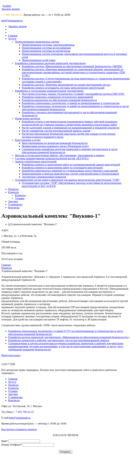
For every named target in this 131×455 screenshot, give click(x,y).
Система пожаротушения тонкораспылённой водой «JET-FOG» (52, 158)
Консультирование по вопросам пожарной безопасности (55, 143)
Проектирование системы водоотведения (46, 50)
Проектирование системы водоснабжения (46, 47)
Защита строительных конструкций (35, 161)
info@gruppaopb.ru (12, 20)
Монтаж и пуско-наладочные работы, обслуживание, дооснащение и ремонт (59, 155)
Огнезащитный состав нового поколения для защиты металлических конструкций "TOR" (67, 179)
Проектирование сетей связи (38, 60)
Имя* (4, 441)
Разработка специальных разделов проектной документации (50, 63)
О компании (15, 204)
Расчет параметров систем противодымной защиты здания (56, 130)
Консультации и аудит (28, 140)
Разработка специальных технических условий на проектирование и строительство (71, 103)
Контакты (14, 207)
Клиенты (13, 192)
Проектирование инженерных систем (37, 41)
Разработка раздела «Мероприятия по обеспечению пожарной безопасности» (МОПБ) (72, 66)
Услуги (12, 38)
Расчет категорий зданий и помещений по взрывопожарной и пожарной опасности (70, 127)
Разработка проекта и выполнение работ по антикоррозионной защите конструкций (71, 164)
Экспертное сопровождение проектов (44, 176)
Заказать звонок (10, 9)
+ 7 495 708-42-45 (11, 14)
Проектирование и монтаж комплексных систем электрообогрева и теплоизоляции (70, 173)
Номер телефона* (11, 444)
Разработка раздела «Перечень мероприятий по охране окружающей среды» (66, 84)
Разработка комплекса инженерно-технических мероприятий (57, 97)
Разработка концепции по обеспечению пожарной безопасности (59, 100)
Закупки (13, 201)
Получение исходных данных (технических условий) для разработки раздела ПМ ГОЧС (73, 93)
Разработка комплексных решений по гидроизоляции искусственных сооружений (70, 170)
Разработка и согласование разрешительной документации (49, 90)
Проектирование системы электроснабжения (48, 44)
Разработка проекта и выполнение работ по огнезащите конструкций (62, 167)
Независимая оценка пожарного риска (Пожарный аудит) (55, 146)
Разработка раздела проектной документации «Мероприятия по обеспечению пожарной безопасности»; (69, 337)
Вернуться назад (10, 355)
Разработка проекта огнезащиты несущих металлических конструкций (63, 87)
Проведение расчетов (27, 118)
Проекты (13, 189)
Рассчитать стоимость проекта (19, 429)
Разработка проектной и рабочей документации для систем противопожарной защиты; (59, 340)
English (7, 5)
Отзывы (19, 198)
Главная (12, 35)
